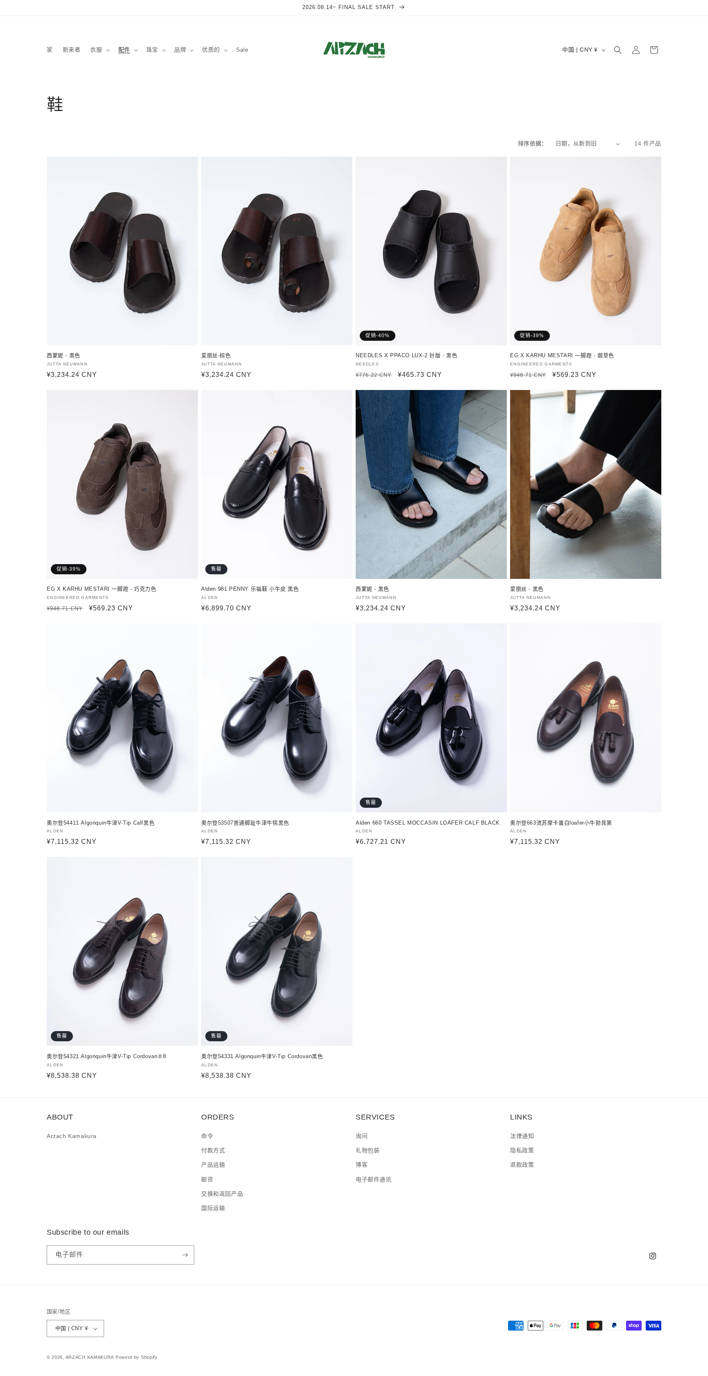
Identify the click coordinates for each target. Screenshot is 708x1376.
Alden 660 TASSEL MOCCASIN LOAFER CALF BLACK (428, 823)
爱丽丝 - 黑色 (527, 589)
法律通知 (522, 1136)
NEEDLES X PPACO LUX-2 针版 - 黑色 (406, 355)
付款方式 (213, 1150)
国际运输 (213, 1208)
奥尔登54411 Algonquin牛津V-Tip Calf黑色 (100, 823)
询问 (362, 1136)
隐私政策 (522, 1150)
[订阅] (185, 1255)
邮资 (207, 1179)
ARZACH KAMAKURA (90, 1357)
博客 (362, 1164)
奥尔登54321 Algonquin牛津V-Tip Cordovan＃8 (106, 1056)
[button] (99, 49)
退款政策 (522, 1164)
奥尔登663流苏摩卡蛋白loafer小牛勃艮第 (561, 823)
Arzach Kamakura (72, 1136)
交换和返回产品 (222, 1193)
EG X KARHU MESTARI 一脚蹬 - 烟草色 (562, 355)
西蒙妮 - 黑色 (63, 355)
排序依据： (532, 143)
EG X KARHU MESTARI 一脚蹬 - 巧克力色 (101, 589)
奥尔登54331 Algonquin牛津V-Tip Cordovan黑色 (262, 1056)
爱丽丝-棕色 (216, 355)
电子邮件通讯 (374, 1179)
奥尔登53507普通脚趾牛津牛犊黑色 (245, 823)
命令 (207, 1136)
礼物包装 (367, 1150)
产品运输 (213, 1164)
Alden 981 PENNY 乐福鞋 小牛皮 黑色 (250, 589)
